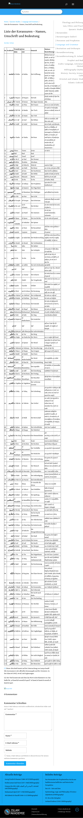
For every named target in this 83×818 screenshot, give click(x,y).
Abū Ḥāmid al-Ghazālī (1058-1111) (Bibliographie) (21, 795)
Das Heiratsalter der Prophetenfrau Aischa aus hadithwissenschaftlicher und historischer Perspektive (60, 782)
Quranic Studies (15, 21)
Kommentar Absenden (15, 763)
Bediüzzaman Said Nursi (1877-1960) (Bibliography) (22, 783)
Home (6, 21)
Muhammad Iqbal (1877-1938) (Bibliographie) (20, 792)
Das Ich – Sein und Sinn (53, 788)
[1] (5, 668)
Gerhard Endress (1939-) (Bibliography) (58, 801)
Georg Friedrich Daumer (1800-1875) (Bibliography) (22, 779)
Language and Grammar (30, 21)
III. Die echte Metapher (53, 798)
